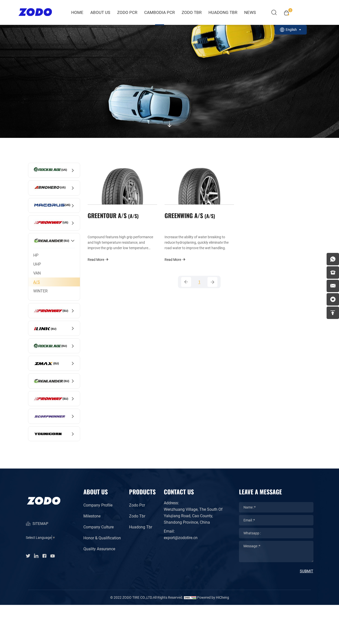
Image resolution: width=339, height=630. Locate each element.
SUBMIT (306, 570)
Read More (96, 259)
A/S (36, 281)
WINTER (40, 290)
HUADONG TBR (222, 12)
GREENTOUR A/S (112, 215)
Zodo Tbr (137, 515)
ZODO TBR (192, 12)
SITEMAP (40, 523)
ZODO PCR (127, 12)
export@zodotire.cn (181, 537)
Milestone (92, 515)
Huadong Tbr (140, 526)
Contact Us (163, 37)
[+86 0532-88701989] (333, 272)
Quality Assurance (99, 548)
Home (77, 12)
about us (100, 12)
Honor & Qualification (102, 537)
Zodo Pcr (137, 505)
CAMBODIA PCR (159, 12)
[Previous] (186, 282)
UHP (37, 264)
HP (35, 255)
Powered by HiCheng (213, 597)
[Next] (212, 282)
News (250, 12)
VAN (37, 273)
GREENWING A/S (189, 215)
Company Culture (98, 526)
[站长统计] (190, 597)
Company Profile (97, 505)
